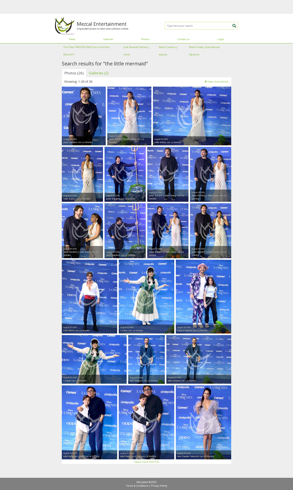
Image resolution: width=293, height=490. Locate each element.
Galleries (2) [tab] (99, 72)
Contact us (183, 39)
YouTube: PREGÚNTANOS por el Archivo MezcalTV (86, 50)
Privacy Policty (159, 485)
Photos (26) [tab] (74, 72)
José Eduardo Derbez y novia (136, 50)
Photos (145, 39)
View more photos (218, 81)
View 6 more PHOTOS (146, 462)
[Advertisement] (146, 7)
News (72, 39)
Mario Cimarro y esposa (168, 50)
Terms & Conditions (137, 485)
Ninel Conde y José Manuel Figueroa (204, 50)
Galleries (108, 39)
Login (220, 39)
